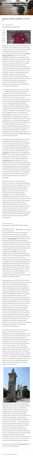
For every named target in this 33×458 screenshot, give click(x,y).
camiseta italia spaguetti (11, 27)
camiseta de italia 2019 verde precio (15, 225)
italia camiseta (24, 444)
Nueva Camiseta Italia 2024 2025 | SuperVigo (15, 3)
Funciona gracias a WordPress (9, 454)
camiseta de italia (7, 160)
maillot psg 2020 (12, 238)
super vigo (5, 152)
